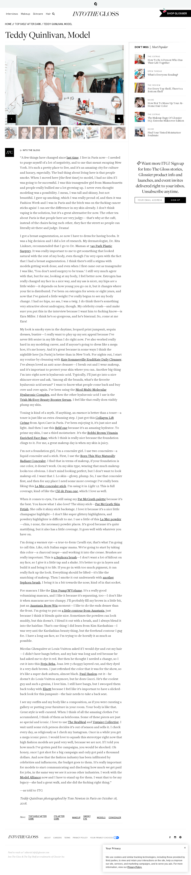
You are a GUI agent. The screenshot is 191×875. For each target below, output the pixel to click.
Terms (67, 837)
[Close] (185, 848)
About (47, 837)
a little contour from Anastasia (83, 610)
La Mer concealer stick (50, 486)
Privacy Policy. (134, 867)
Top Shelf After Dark (28, 24)
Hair (48, 13)
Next (122, 85)
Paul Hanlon (88, 674)
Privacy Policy (80, 837)
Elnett (47, 689)
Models (101, 817)
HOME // (9, 24)
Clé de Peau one (66, 491)
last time (73, 157)
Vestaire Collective (106, 722)
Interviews (12, 13)
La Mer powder (110, 519)
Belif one (61, 427)
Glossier (95, 4)
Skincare (38, 13)
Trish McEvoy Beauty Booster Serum (45, 399)
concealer (115, 817)
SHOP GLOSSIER (177, 13)
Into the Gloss (95, 14)
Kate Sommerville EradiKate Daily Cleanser (91, 359)
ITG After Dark (59, 817)
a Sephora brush (65, 557)
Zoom (119, 119)
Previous (9, 85)
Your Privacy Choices (101, 837)
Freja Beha (47, 664)
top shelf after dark (38, 817)
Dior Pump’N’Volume (66, 590)
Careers (57, 837)
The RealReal (77, 722)
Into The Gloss (31, 150)
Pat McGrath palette (92, 499)
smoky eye (86, 817)
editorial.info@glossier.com (37, 852)
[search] (53, 14)
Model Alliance (30, 777)
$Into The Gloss (23, 837)
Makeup (25, 13)
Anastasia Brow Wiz (44, 605)
